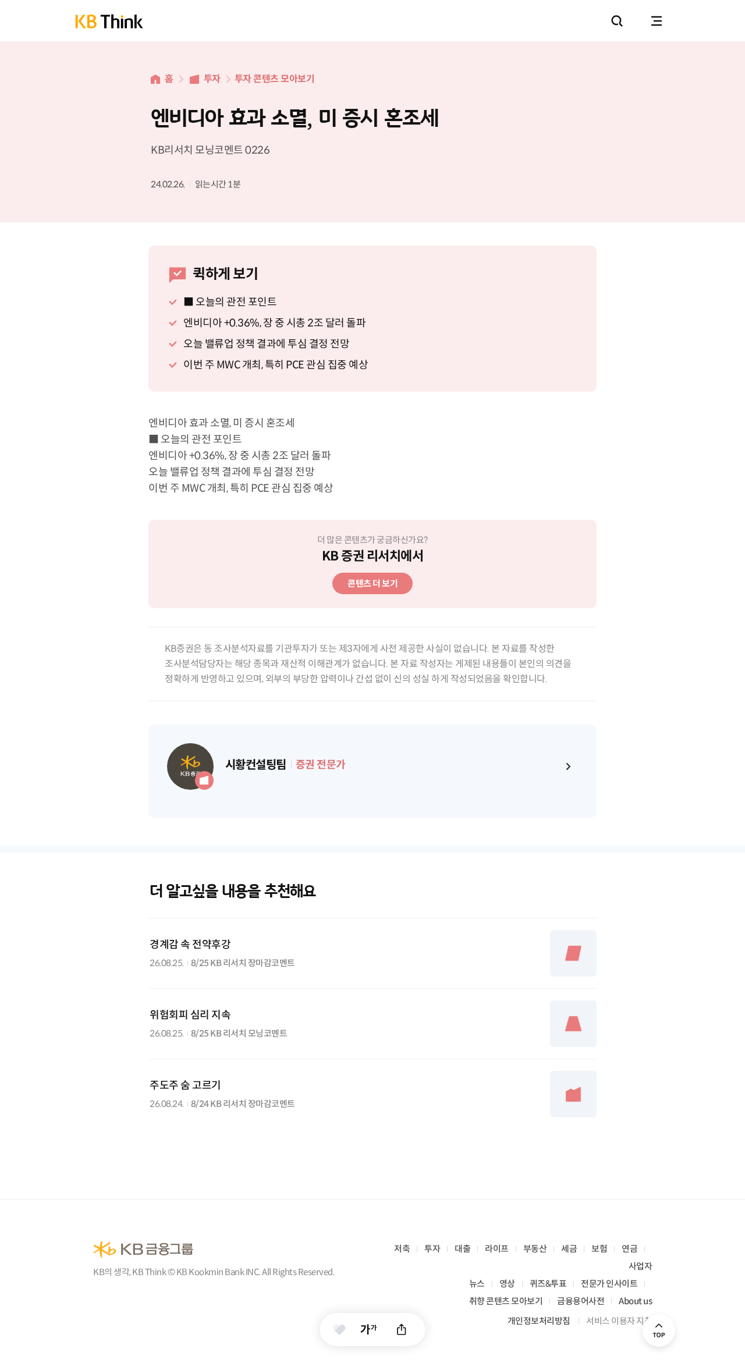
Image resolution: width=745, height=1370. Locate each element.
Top (659, 1330)
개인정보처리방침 (539, 1320)
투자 (212, 79)
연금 (629, 1248)
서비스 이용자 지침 (619, 1320)
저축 (402, 1248)
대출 (462, 1248)
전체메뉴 (656, 21)
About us (635, 1301)
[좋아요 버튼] (339, 1329)
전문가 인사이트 (609, 1283)
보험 (599, 1248)
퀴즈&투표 (548, 1283)
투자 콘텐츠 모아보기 (275, 79)
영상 (507, 1283)
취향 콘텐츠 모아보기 (506, 1301)
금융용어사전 (580, 1301)
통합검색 (617, 21)
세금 (569, 1248)
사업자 (640, 1266)
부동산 (535, 1248)
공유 (402, 1329)
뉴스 (477, 1283)
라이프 (497, 1248)
